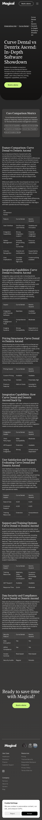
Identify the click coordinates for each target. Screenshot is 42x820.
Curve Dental (24, 26)
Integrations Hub (10, 26)
